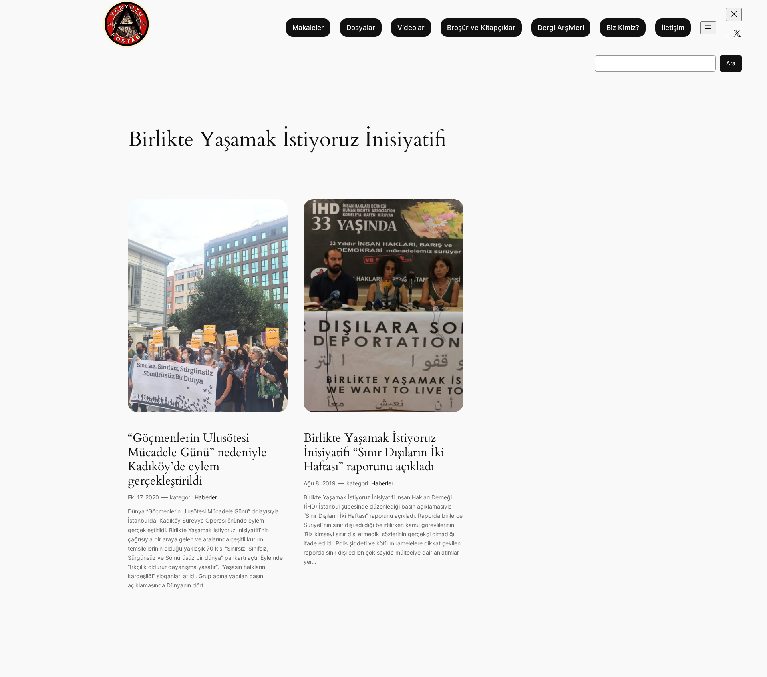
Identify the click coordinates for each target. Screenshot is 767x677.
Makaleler (308, 28)
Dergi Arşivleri (561, 28)
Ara (730, 63)
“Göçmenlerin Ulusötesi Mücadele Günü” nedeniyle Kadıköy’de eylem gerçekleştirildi (197, 459)
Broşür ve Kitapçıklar (481, 28)
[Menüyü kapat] (734, 14)
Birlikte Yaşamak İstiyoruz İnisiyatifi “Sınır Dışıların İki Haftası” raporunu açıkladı (374, 452)
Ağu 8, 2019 (320, 483)
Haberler (206, 497)
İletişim (673, 28)
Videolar (411, 28)
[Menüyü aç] (708, 27)
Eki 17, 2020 (143, 497)
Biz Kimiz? (622, 28)
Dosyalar (360, 28)
